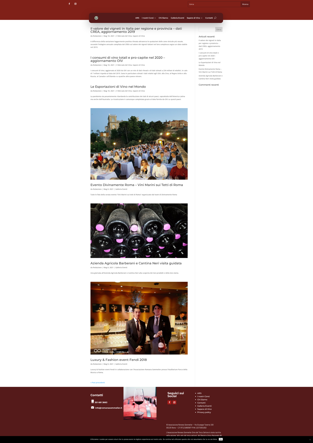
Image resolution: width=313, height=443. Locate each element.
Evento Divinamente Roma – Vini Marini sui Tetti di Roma (136, 185)
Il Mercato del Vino (124, 36)
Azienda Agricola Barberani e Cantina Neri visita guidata (136, 263)
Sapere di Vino (193, 18)
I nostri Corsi (148, 18)
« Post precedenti (97, 382)
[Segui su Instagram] (75, 3)
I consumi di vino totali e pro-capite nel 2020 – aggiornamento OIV (127, 59)
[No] (310, 439)
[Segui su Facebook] (69, 3)
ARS (137, 18)
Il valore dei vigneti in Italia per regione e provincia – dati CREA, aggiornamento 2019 (136, 30)
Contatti (209, 18)
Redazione (97, 36)
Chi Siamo (163, 18)
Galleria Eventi (177, 18)
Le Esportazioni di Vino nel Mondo (118, 87)
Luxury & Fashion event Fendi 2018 (118, 360)
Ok (221, 439)
